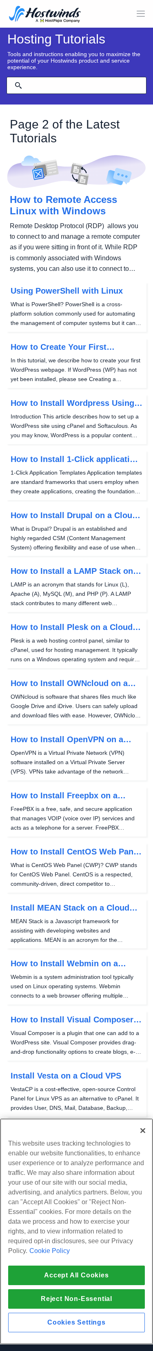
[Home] (45, 14)
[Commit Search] (18, 85)
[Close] (143, 1131)
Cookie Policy (49, 1250)
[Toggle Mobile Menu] (141, 14)
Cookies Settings (76, 1322)
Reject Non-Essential (76, 1298)
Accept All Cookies (76, 1275)
